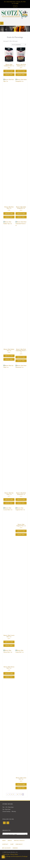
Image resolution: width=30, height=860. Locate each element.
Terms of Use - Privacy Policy (10, 854)
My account (6, 848)
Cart (12, 844)
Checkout (19, 844)
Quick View (9, 74)
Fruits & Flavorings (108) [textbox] (14, 834)
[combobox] (15, 834)
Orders (15, 848)
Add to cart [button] (9, 71)
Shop (4, 840)
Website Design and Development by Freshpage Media (15, 857)
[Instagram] (7, 823)
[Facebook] (4, 823)
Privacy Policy (19, 840)
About (10, 840)
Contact (5, 844)
